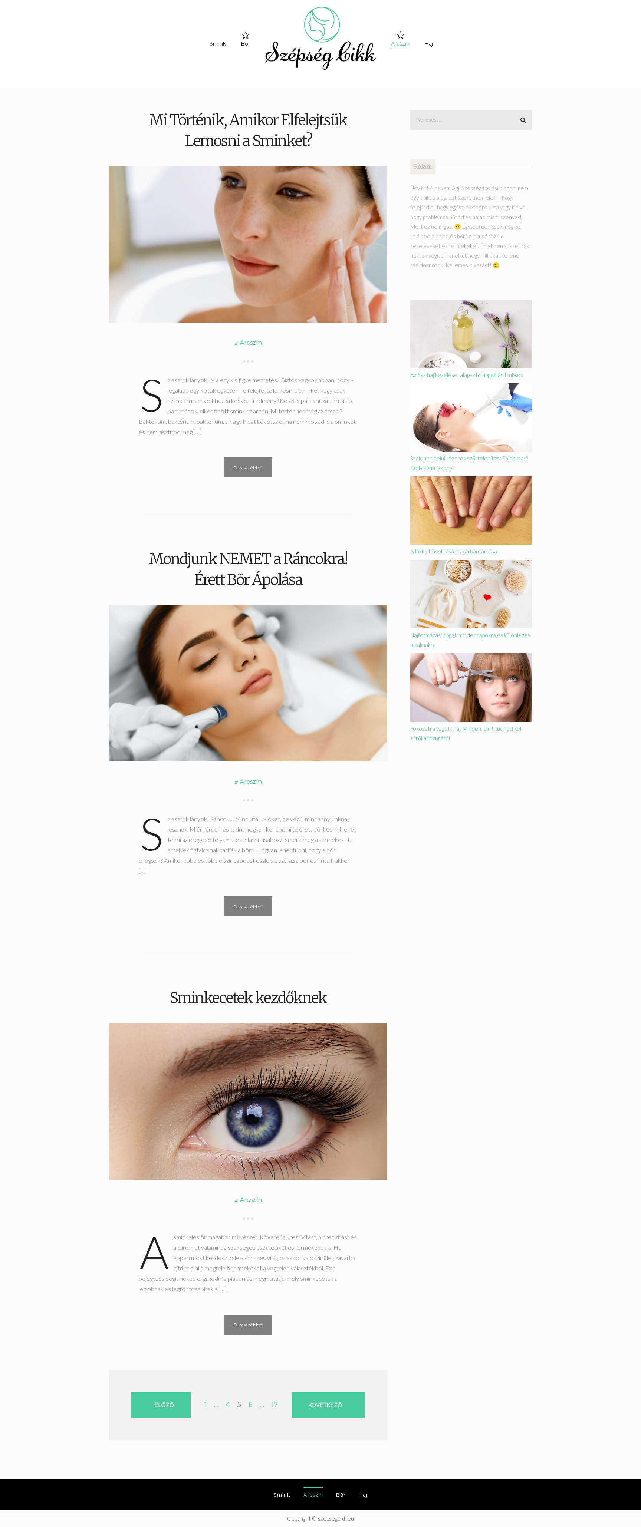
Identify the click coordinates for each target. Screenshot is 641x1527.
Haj (428, 43)
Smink (218, 43)
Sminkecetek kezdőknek (248, 998)
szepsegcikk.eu (336, 1518)
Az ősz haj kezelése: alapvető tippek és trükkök (466, 374)
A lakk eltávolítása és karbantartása (453, 551)
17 (275, 1405)
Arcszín (400, 43)
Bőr (245, 43)
